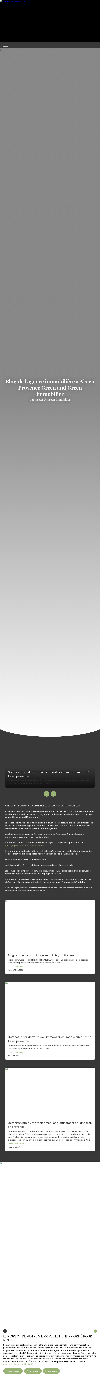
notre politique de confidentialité (18, 1364)
